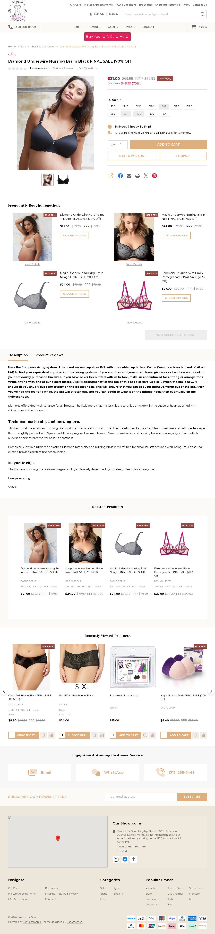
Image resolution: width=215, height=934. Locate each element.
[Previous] (3, 691)
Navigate (16, 880)
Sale (77, 27)
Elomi (149, 893)
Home (12, 46)
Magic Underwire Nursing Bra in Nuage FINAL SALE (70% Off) (81, 275)
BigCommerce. (32, 921)
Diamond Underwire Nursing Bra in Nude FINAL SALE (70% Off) (82, 216)
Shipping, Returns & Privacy (172, 4)
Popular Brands (160, 880)
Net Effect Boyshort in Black (76, 695)
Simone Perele (176, 888)
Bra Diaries (146, 4)
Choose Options (74, 235)
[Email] (129, 175)
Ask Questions (88, 68)
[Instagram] (116, 859)
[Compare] (51, 735)
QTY (113, 145)
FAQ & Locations (125, 4)
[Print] (137, 175)
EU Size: (114, 100)
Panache (151, 888)
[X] (146, 175)
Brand (94, 27)
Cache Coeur (168, 707)
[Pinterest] (154, 175)
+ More (53, 586)
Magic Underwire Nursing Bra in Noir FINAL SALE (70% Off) (183, 216)
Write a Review (63, 68)
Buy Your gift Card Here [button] (107, 36)
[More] (82, 27)
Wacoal (64, 704)
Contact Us (200, 4)
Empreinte (152, 899)
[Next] (211, 691)
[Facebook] (120, 175)
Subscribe (192, 796)
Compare (183, 156)
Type (129, 27)
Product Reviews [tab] (49, 355)
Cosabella (151, 904)
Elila (169, 904)
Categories (110, 880)
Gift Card (75, 4)
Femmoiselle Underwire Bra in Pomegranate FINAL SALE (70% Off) (183, 277)
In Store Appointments (98, 4)
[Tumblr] (133, 859)
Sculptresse (15, 704)
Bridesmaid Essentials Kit (125, 695)
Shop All (148, 27)
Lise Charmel (175, 893)
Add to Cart (168, 144)
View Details (32, 264)
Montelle (194, 893)
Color (111, 27)
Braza (113, 707)
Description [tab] (18, 355)
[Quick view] (57, 608)
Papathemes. (75, 921)
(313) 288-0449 (135, 846)
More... (193, 899)
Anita (170, 899)
